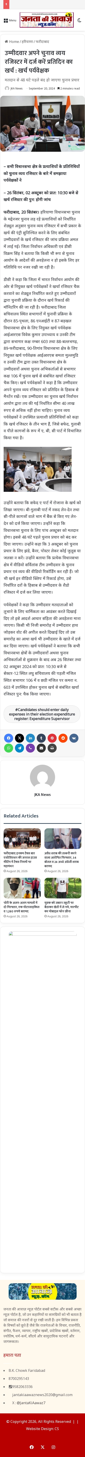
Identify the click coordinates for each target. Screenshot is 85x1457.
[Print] (52, 748)
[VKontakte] (73, 738)
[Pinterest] (52, 738)
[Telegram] (19, 748)
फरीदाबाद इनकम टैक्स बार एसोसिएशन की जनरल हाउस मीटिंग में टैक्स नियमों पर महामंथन (20, 860)
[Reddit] (63, 738)
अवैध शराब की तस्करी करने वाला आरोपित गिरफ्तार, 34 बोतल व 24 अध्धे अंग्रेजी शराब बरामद (61, 860)
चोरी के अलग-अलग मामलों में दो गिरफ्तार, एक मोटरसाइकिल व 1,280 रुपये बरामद (21, 907)
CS (57, 1428)
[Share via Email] (41, 748)
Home (13, 41)
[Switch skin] (79, 22)
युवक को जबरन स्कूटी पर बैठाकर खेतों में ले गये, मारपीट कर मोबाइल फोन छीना (61, 907)
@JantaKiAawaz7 (31, 1402)
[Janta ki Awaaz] (47, 20)
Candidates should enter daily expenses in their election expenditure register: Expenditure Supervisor (42, 714)
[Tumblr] (41, 738)
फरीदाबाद (42, 41)
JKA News (17, 88)
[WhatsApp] (8, 748)
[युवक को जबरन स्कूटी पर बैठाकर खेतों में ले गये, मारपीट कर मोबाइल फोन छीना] (63, 888)
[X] (19, 738)
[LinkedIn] (30, 738)
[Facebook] (8, 738)
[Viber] (30, 748)
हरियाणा (27, 41)
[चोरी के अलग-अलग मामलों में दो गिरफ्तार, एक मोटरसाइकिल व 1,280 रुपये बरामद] (22, 888)
